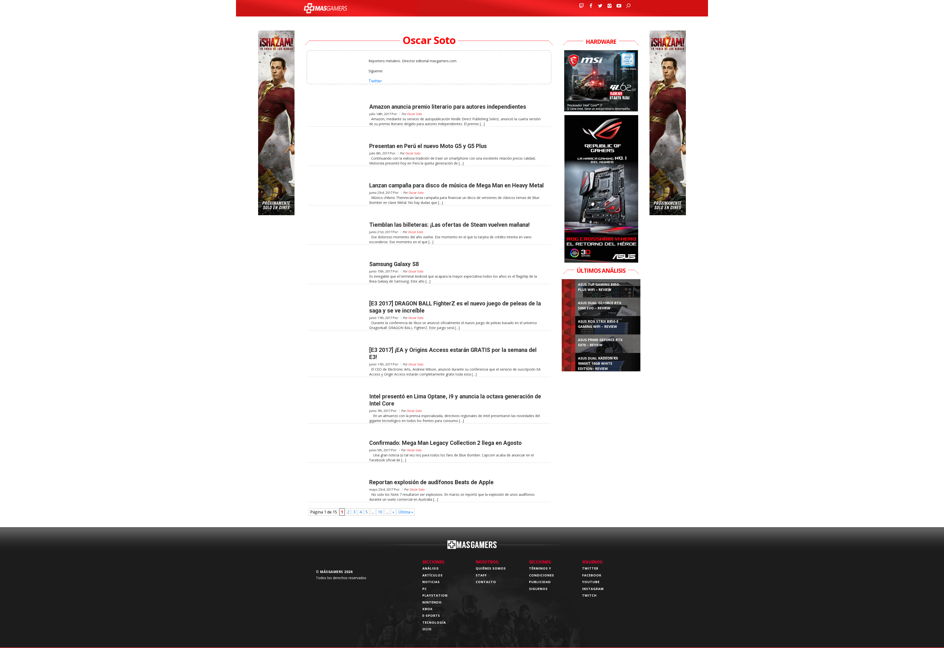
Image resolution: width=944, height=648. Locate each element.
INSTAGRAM (593, 589)
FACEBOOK (591, 575)
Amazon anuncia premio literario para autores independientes (447, 107)
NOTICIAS (431, 582)
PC (424, 589)
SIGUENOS (538, 589)
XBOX (427, 609)
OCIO (427, 629)
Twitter (375, 81)
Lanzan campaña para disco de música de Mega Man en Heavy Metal (456, 185)
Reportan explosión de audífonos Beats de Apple (431, 482)
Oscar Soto (414, 114)
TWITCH (589, 595)
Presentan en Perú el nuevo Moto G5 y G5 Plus (428, 146)
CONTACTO (486, 582)
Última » (405, 512)
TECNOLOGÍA (434, 622)
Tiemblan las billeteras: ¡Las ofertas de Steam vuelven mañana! (449, 225)
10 (380, 512)
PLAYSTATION (435, 595)
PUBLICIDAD (540, 582)
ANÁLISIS (430, 568)
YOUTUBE (591, 582)
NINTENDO (432, 602)
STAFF (481, 575)
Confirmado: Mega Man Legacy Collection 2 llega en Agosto (445, 443)
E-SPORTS (431, 615)
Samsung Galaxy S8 (394, 264)
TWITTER (590, 568)
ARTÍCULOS (432, 575)
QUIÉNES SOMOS (491, 568)
